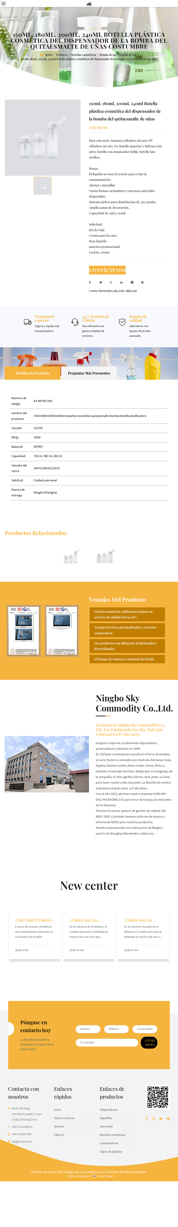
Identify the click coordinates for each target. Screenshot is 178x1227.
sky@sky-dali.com (125, 291)
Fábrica (59, 1135)
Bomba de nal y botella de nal (118, 55)
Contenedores (109, 1143)
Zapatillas (106, 1118)
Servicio (59, 1126)
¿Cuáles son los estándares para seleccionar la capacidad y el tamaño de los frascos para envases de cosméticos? (142, 920)
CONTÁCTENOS (107, 270)
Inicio (48, 55)
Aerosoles (106, 1126)
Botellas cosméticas (83, 55)
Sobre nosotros (64, 1118)
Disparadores (108, 1109)
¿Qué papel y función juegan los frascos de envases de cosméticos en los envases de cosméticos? (34, 920)
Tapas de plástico (111, 1151)
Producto (62, 55)
